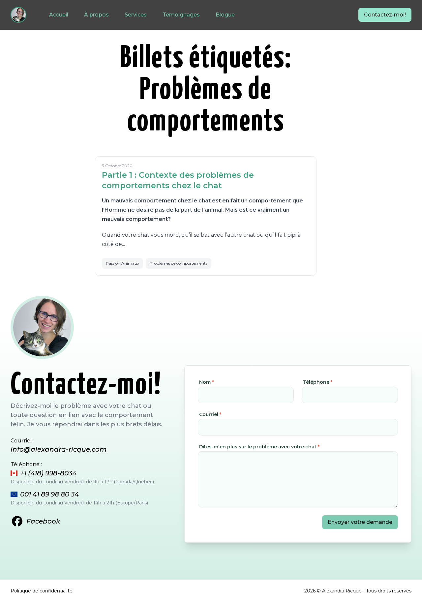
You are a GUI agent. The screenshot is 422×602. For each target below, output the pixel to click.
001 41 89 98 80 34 (49, 494)
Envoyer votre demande (360, 522)
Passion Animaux (122, 263)
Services (136, 15)
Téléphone (317, 382)
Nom (206, 382)
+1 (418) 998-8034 (48, 473)
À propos (96, 15)
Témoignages (181, 15)
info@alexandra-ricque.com (58, 449)
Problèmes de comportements (178, 263)
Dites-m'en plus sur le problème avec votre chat (259, 447)
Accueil (58, 15)
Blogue (225, 15)
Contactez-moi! (385, 15)
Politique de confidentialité (42, 591)
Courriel (210, 414)
